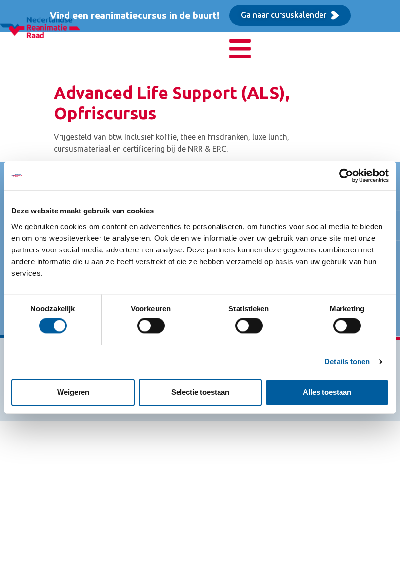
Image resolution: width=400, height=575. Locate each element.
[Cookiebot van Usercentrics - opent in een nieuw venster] (346, 175)
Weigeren (73, 392)
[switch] (151, 326)
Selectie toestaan (200, 392)
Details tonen (347, 362)
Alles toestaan (327, 392)
